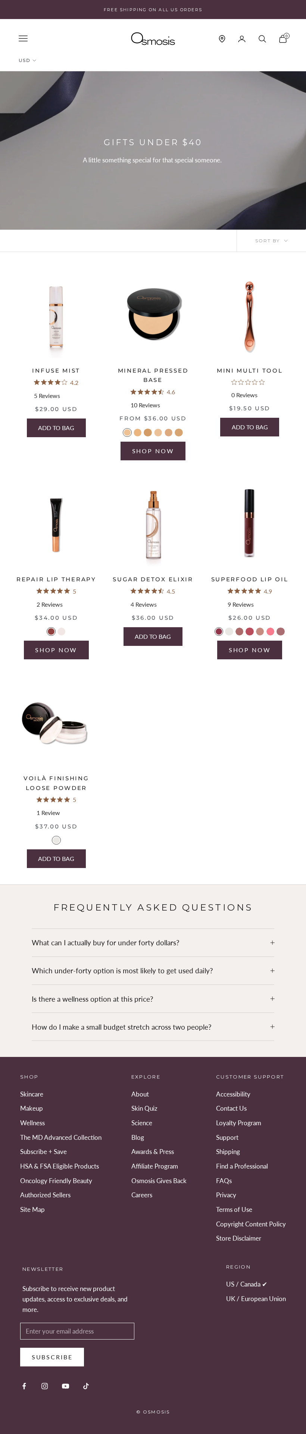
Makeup (31, 1108)
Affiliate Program (154, 1166)
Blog (137, 1137)
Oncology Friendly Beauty (56, 1181)
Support (227, 1137)
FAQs (224, 1181)
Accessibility (233, 1094)
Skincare (31, 1094)
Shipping (228, 1151)
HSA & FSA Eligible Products (59, 1166)
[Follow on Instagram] (45, 1386)
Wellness (32, 1123)
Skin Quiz (144, 1108)
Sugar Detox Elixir (153, 579)
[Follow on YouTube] (65, 1386)
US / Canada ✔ (246, 1284)
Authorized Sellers (45, 1195)
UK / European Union (256, 1299)
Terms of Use (234, 1209)
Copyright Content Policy (251, 1224)
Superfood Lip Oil (249, 579)
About (140, 1094)
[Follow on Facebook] (24, 1386)
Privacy (226, 1195)
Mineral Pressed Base (153, 375)
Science (141, 1123)
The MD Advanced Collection (61, 1137)
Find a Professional (242, 1166)
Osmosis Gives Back (159, 1181)
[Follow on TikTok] (86, 1386)
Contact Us (231, 1108)
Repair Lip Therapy (56, 579)
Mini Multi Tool (250, 370)
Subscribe (52, 1356)
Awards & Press (152, 1151)
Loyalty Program (238, 1123)
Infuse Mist (56, 370)
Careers (141, 1195)
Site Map (32, 1209)
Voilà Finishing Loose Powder (56, 783)
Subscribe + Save (43, 1151)
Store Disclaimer (238, 1238)
